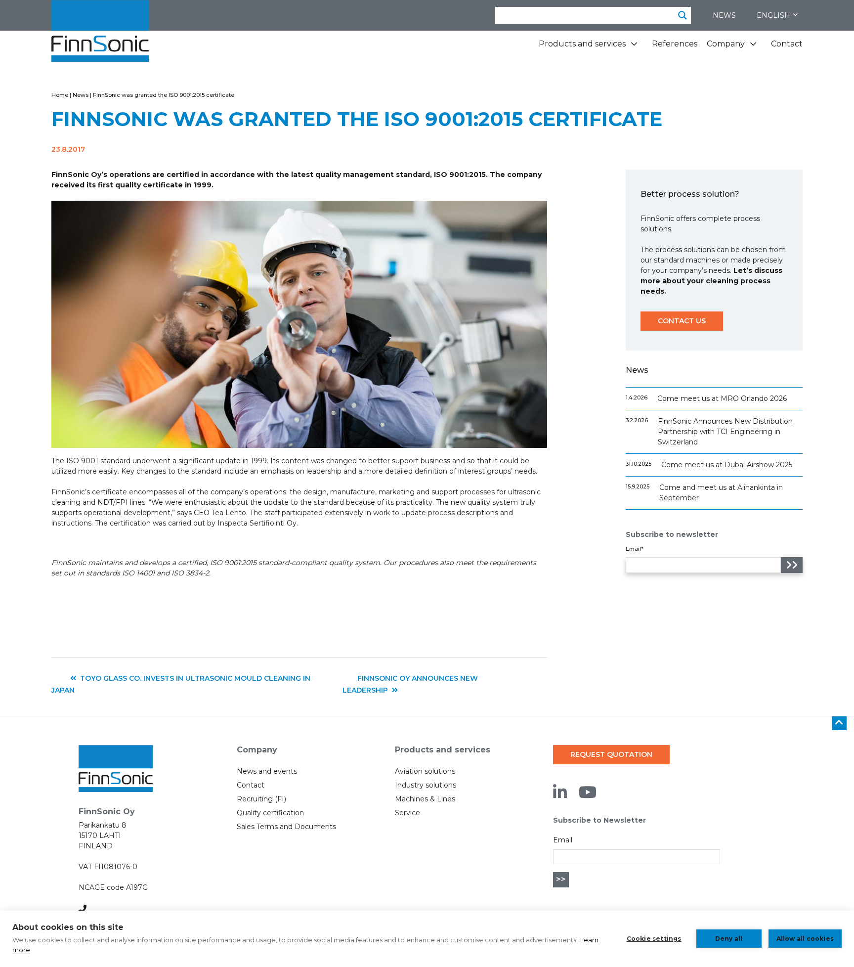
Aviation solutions (425, 771)
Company (726, 43)
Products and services (582, 43)
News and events (267, 771)
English (773, 15)
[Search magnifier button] (682, 15)
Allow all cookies (805, 938)
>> (561, 879)
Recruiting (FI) (261, 798)
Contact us (682, 320)
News (724, 15)
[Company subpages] (753, 48)
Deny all (729, 938)
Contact (787, 43)
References (674, 43)
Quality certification (270, 812)
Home (59, 94)
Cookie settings (654, 938)
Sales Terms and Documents (286, 826)
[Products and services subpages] (634, 48)
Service (407, 812)
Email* (634, 548)
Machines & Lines (425, 798)
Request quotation (611, 754)
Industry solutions (425, 785)
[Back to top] (839, 723)
